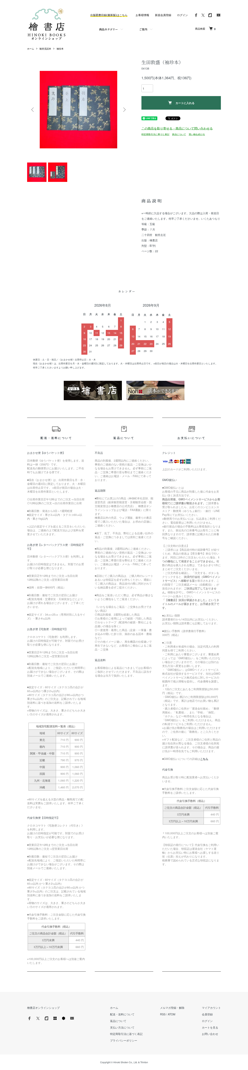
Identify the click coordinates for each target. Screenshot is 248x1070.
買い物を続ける (197, 134)
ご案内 (143, 29)
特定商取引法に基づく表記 (155, 134)
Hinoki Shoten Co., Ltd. (125, 1062)
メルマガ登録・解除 (172, 1008)
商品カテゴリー (108, 29)
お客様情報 (142, 15)
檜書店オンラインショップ (43, 1008)
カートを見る (210, 1027)
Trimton (144, 1062)
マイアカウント (211, 1008)
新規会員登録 (163, 15)
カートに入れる (185, 103)
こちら (204, 759)
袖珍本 (60, 48)
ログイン (182, 15)
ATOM (171, 1014)
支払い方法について (122, 1027)
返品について (179, 134)
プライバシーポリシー (123, 1040)
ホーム (30, 48)
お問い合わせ (210, 1034)
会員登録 (207, 1014)
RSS (162, 1014)
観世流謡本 (45, 48)
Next (124, 110)
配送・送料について (122, 1014)
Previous (33, 110)
